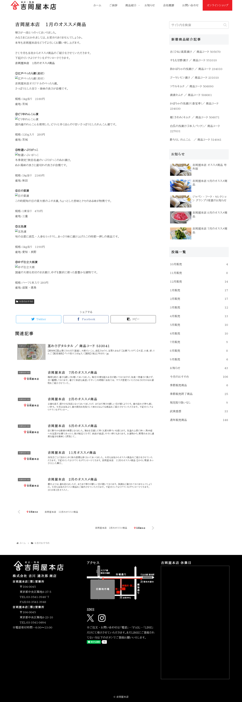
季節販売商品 (199, 385)
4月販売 (199, 316)
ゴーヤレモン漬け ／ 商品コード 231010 (194, 77)
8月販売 (199, 350)
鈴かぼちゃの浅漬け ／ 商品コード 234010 (196, 69)
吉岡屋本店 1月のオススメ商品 (35, 63)
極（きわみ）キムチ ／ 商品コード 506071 (195, 117)
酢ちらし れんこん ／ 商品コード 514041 (195, 139)
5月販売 (199, 324)
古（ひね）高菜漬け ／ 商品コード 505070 (195, 51)
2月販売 (199, 298)
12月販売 (199, 281)
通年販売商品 (199, 420)
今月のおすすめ (26, 301)
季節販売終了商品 (199, 393)
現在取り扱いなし (199, 402)
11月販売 (199, 272)
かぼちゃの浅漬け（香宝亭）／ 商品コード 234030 (194, 106)
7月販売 (199, 342)
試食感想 (199, 411)
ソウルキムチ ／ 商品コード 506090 (191, 86)
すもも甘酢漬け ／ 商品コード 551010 (193, 60)
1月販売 (199, 290)
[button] (225, 25)
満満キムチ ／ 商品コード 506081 (191, 95)
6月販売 (199, 333)
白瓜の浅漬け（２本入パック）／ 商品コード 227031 (195, 129)
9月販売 (199, 359)
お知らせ (199, 368)
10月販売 (199, 264)
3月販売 (199, 307)
